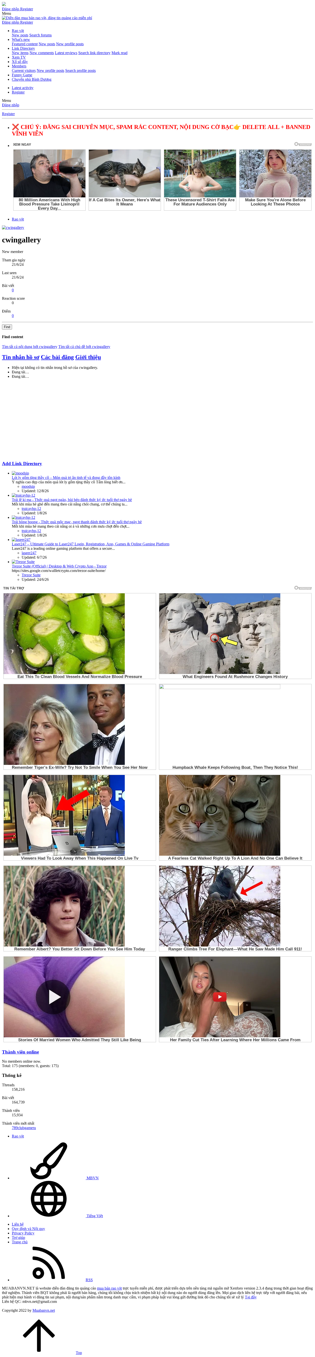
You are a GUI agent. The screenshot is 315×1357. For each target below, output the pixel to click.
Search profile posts (80, 70)
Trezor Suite (31, 575)
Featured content (25, 44)
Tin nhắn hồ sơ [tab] (20, 357)
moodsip (28, 486)
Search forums (40, 35)
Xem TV (19, 57)
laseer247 (29, 553)
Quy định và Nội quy (28, 1229)
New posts (20, 35)
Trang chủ (20, 1242)
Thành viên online (20, 1052)
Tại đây (251, 1297)
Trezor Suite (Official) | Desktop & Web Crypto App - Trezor (59, 566)
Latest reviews (66, 53)
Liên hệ (18, 1224)
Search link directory (94, 53)
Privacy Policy (23, 1233)
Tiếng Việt (94, 1216)
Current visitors (24, 70)
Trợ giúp (18, 1237)
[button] (6, 13)
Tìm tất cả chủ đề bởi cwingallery (84, 347)
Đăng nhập (10, 105)
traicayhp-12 (31, 508)
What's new (21, 39)
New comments (42, 53)
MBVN (92, 1178)
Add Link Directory (22, 463)
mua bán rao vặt (109, 1288)
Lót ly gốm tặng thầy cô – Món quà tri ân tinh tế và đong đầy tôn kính (66, 477)
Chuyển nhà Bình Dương (31, 79)
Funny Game (22, 75)
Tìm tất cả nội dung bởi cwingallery (29, 347)
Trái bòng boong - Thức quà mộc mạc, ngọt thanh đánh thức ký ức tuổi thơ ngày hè (77, 522)
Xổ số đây (20, 62)
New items (20, 53)
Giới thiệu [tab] (88, 357)
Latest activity (22, 88)
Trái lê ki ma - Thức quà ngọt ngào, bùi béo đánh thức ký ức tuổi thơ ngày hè (72, 500)
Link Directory (23, 48)
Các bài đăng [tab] (57, 357)
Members (19, 66)
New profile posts (70, 44)
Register (18, 92)
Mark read (119, 53)
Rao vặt (18, 31)
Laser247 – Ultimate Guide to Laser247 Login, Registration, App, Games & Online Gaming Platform (90, 544)
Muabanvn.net (43, 1310)
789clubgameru (24, 1128)
